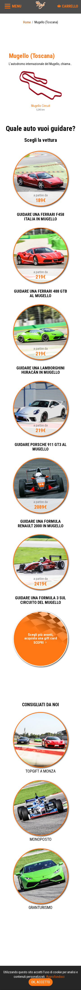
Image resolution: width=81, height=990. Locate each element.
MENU (16, 6)
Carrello (69, 6)
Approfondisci (55, 976)
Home (27, 22)
